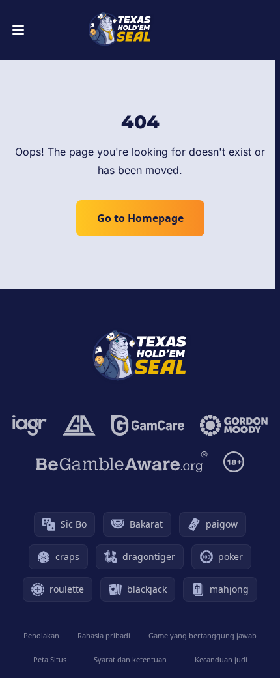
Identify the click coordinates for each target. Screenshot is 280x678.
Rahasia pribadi (103, 635)
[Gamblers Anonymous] (79, 425)
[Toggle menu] (18, 30)
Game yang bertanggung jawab (202, 635)
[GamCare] (147, 425)
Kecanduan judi (221, 659)
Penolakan (41, 635)
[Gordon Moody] (234, 425)
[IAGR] (29, 425)
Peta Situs (49, 659)
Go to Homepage (140, 218)
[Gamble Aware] (122, 461)
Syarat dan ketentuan (130, 659)
